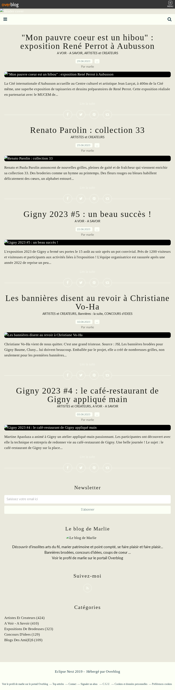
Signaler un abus (89, 684)
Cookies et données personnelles (131, 684)
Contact (72, 684)
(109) (23, 640)
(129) (22, 634)
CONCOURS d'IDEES (118, 313)
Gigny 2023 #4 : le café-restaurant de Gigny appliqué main (87, 395)
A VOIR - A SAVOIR (70, 53)
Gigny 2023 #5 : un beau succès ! (87, 214)
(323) (28, 629)
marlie (82, 558)
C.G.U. (106, 684)
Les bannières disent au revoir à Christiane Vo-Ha (87, 302)
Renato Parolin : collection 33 (87, 130)
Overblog (113, 672)
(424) (24, 618)
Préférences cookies (162, 684)
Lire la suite (87, 103)
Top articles (58, 684)
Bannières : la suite (90, 313)
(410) (21, 623)
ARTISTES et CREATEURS (101, 53)
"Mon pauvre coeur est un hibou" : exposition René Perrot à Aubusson (87, 42)
